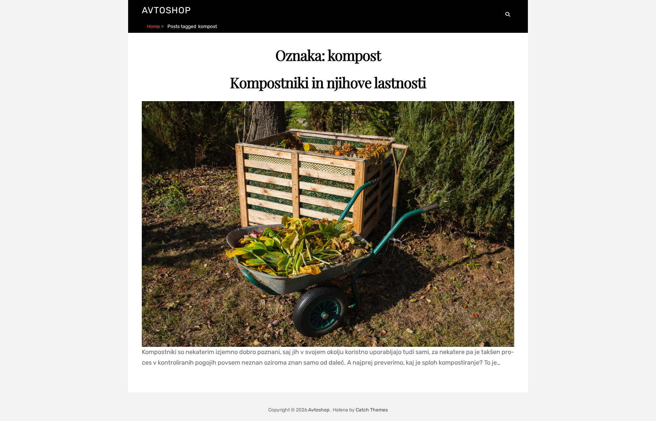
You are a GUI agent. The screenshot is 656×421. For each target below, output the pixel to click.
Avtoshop (166, 10)
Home (155, 26)
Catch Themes (372, 410)
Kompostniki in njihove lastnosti (328, 82)
